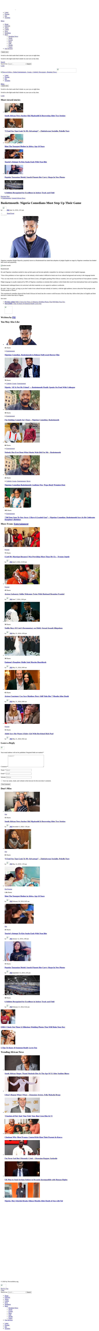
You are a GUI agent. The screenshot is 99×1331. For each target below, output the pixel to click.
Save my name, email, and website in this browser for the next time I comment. (27, 781)
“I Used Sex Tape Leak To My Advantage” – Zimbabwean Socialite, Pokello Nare (37, 131)
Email (3, 773)
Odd (10, 43)
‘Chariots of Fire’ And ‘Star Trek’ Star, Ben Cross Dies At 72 (28, 1116)
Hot (6, 16)
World (10, 38)
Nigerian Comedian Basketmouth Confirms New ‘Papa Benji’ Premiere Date (35, 485)
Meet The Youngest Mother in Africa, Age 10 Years (25, 146)
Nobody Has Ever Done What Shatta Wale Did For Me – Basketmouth (33, 452)
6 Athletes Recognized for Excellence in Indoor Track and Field (29, 193)
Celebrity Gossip (11, 383)
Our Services (9, 48)
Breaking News (13, 36)
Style (6, 31)
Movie (28, 481)
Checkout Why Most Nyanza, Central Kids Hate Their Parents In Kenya (33, 1137)
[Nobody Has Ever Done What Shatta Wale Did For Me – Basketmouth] (51, 433)
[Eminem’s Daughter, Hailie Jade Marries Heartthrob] (51, 646)
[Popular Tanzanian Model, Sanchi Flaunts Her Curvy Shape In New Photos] (51, 169)
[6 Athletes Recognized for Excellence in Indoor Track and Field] (51, 185)
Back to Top (4, 1288)
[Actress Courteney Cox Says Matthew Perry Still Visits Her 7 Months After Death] (51, 680)
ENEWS (7, 26)
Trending (7, 17)
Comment (4, 766)
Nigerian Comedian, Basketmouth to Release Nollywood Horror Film (32, 355)
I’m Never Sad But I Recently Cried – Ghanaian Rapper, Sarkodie (31, 1158)
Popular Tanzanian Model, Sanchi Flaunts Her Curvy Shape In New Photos (35, 177)
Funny (10, 47)
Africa (7, 28)
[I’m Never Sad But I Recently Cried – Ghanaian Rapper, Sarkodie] (51, 1148)
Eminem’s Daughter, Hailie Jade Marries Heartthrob (25, 662)
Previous (3, 196)
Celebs (7, 29)
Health (11, 45)
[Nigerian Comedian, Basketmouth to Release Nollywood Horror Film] (51, 335)
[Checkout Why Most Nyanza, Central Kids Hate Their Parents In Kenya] (51, 1126)
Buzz (10, 41)
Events (11, 40)
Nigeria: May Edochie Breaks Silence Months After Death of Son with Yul (34, 1201)
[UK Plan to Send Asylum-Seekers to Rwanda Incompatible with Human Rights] (51, 1169)
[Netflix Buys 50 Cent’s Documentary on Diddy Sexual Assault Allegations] (51, 612)
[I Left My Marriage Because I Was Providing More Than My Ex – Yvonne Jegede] (51, 537)
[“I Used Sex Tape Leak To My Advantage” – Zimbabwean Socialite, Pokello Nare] (51, 123)
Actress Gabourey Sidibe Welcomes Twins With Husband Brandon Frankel (34, 594)
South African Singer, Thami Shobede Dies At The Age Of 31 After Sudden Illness (37, 1074)
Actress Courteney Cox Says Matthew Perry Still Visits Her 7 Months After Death (37, 696)
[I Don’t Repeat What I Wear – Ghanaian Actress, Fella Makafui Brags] (51, 1084)
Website (3, 777)
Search (29, 64)
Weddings (8, 33)
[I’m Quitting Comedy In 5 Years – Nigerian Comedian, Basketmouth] (51, 400)
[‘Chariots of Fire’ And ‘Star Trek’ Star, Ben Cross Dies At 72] (51, 1105)
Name (3, 770)
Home (6, 24)
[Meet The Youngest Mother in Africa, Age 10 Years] (51, 139)
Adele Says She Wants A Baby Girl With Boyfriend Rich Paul (29, 734)
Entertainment (10, 351)
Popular (7, 14)
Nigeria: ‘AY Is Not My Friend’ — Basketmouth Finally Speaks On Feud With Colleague (40, 387)
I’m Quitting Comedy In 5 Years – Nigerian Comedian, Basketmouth (32, 420)
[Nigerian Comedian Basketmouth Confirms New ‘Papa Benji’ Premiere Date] (51, 465)
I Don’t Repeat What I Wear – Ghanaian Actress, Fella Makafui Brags (32, 1095)
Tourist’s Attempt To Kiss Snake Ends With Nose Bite (26, 162)
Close (2, 1290)
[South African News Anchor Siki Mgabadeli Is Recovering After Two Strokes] (51, 108)
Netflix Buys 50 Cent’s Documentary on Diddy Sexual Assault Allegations (34, 628)
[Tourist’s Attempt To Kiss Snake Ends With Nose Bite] (51, 154)
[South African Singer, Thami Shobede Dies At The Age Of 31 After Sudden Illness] (51, 1063)
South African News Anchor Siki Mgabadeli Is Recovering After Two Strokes (35, 116)
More (6, 34)
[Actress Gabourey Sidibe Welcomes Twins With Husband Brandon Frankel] (51, 574)
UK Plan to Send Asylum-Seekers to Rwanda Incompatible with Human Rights (36, 1180)
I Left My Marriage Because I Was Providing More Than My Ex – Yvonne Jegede (37, 557)
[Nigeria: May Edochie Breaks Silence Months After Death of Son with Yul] (51, 1190)
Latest (6, 12)
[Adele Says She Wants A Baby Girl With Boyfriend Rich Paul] (51, 714)
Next (7, 196)
